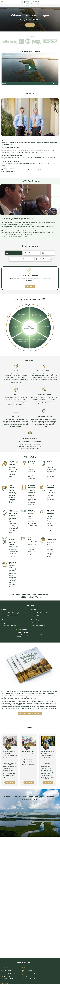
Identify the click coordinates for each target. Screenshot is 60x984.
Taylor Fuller (7, 623)
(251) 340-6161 (28, 970)
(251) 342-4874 (8, 970)
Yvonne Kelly (36, 623)
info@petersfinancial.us (10, 974)
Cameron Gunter (22, 632)
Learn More (30, 286)
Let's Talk (30, 25)
